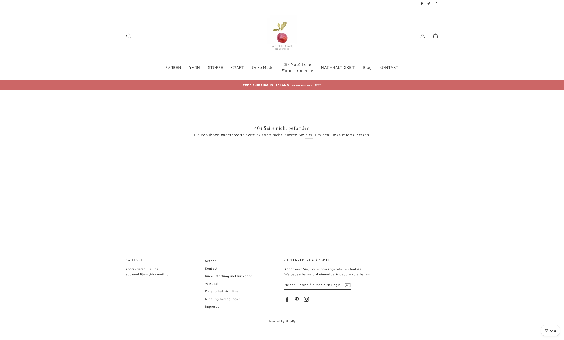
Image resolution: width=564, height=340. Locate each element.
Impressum (214, 306)
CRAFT (237, 67)
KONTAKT (389, 67)
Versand (211, 283)
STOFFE (215, 67)
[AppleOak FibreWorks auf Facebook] (287, 299)
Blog (367, 67)
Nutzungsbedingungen (222, 299)
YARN (194, 67)
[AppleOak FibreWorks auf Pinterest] (296, 299)
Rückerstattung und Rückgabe (228, 276)
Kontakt (211, 268)
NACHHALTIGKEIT (338, 67)
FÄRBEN (173, 67)
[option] (282, 85)
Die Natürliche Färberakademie (297, 67)
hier (308, 135)
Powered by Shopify (281, 321)
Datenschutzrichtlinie (222, 291)
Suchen (211, 261)
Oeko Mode (263, 67)
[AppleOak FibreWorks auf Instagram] (306, 299)
